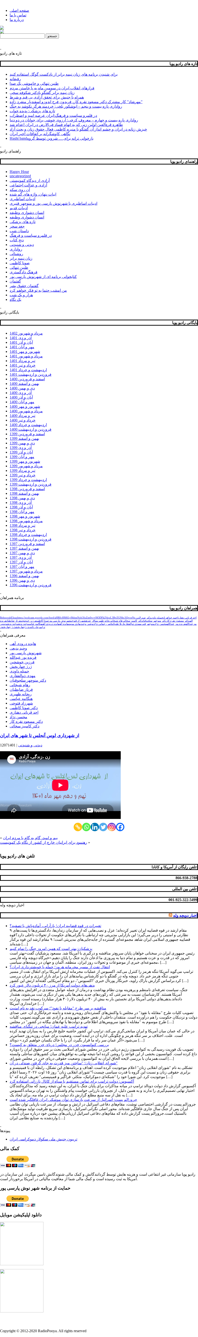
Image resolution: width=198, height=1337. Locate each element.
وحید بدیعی (23, 624)
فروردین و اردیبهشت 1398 (30, 539)
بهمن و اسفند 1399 (24, 438)
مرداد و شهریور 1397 (26, 571)
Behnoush (5, 617)
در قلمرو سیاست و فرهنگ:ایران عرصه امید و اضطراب (53, 115)
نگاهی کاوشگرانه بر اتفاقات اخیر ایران (40, 134)
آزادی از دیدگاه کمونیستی (30, 180)
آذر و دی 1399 (21, 448)
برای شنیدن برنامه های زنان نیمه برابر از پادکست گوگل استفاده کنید (64, 74)
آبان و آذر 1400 (21, 397)
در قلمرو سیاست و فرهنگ (31, 235)
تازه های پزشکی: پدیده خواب (32, 111)
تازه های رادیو (11, 53)
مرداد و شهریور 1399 (26, 466)
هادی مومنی (74, 624)
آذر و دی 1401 (21, 338)
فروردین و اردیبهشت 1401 (30, 374)
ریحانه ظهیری (104, 620)
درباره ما (17, 20)
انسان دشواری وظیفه (27, 213)
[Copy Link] (78, 827)
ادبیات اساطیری (22, 199)
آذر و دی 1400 (21, 393)
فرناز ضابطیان (14, 620)
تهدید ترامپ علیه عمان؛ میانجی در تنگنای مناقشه (49, 1026)
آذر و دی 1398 (21, 503)
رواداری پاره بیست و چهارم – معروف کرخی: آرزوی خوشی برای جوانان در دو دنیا (74, 120)
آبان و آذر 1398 (21, 507)
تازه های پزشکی (22, 222)
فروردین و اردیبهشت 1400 (30, 429)
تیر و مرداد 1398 (22, 525)
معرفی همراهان (13, 635)
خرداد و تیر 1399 (22, 475)
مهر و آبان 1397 (22, 567)
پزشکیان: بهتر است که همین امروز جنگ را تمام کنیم (51, 949)
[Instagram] (111, 827)
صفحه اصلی (19, 10)
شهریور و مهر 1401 (25, 351)
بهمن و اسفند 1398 (24, 493)
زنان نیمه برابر (21, 258)
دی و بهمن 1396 (22, 580)
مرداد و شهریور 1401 (26, 356)
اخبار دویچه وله (12, 905)
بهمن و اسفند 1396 (24, 576)
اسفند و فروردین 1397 (27, 544)
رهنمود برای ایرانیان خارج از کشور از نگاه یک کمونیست (43, 842)
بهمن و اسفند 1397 (24, 548)
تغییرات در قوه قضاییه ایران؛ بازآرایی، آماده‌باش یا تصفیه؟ (55, 926)
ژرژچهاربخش (22, 627)
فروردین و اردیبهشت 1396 (30, 585)
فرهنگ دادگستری (23, 272)
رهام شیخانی (117, 620)
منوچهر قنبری (148, 624)
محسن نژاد (161, 624)
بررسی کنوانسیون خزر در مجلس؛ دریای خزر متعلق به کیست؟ (59, 1045)
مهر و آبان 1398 (22, 512)
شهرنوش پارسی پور (60, 620)
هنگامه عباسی (35, 624)
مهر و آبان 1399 (22, 457)
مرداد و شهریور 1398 (26, 521)
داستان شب (19, 231)
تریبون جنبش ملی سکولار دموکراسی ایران (43, 1139)
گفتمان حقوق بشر (24, 286)
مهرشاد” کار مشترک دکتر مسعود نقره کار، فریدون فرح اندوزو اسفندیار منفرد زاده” (76, 102)
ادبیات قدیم (19, 208)
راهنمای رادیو (10, 151)
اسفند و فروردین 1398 (27, 489)
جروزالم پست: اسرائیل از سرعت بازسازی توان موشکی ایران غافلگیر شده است (73, 1100)
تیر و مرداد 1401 (22, 361)
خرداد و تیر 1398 (22, 530)
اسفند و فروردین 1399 (27, 434)
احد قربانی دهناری (187, 617)
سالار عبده (92, 620)
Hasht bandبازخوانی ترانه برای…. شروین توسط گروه (51, 138)
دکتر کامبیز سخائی (133, 620)
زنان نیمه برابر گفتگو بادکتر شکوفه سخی (42, 93)
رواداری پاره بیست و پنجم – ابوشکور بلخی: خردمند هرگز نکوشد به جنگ (66, 106)
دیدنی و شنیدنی (22, 245)
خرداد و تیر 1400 (22, 420)
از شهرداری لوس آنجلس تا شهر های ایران (39, 735)
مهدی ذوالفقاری (133, 624)
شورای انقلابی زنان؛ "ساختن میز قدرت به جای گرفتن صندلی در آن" (64, 1063)
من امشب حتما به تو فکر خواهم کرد (38, 290)
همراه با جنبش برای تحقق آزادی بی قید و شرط (47, 97)
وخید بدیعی (12, 624)
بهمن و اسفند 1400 (24, 384)
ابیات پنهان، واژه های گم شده (33, 194)
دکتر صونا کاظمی (24, 708)
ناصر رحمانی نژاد (103, 624)
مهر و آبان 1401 (22, 347)
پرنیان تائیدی (35, 627)
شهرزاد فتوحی (78, 620)
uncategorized (20, 176)
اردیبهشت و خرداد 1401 (28, 370)
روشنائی (16, 254)
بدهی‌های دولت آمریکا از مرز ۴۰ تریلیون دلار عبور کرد (52, 985)
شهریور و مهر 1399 (25, 461)
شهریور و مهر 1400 (25, 406)
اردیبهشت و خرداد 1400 (28, 425)
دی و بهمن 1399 (22, 443)
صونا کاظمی (20, 263)
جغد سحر (17, 226)
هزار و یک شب (21, 295)
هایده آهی (63, 624)
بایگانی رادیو (9, 312)
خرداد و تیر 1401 (22, 365)
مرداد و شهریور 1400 (26, 411)
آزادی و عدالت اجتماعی (28, 185)
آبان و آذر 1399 (21, 452)
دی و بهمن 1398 (22, 498)
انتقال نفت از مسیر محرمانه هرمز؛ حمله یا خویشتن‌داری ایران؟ (60, 967)
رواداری (16, 249)
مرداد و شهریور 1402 (26, 333)
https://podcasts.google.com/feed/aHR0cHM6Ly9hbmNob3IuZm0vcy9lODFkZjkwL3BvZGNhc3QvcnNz (76, 617)
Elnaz (14, 617)
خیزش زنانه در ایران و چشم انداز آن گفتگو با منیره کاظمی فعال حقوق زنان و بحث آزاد (78, 129)
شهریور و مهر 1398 (25, 516)
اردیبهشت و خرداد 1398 (28, 535)
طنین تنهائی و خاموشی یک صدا (34, 83)
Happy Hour (19, 172)
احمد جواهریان (170, 617)
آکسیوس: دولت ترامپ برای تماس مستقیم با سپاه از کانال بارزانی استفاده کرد (72, 1081)
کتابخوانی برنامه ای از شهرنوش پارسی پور (43, 277)
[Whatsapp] (86, 827)
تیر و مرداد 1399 (22, 470)
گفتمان (15, 281)
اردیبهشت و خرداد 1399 (28, 480)
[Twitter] (103, 827)
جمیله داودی (157, 617)
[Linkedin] (95, 827)
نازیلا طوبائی (118, 624)
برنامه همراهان (12, 598)
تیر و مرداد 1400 (22, 416)
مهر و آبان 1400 (22, 402)
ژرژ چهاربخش (7, 627)
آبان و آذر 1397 (21, 562)
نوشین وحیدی (87, 624)
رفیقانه (15, 79)
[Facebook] (120, 827)
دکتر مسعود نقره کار (177, 620)
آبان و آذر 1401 (21, 342)
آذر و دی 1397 (21, 557)
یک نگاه (15, 299)
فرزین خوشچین (29, 620)
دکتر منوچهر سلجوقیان (154, 620)
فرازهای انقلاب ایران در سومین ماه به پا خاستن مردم (52, 88)
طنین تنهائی (19, 267)
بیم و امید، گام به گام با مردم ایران (30, 838)
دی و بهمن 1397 (22, 553)
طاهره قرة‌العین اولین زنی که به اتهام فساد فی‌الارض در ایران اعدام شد (66, 125)
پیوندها (5, 1131)
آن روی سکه (20, 190)
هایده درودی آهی (50, 624)
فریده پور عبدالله (176, 624)
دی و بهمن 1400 (22, 388)
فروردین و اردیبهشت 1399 (30, 484)
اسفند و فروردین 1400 (27, 379)
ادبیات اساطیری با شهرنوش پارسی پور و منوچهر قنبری (53, 203)
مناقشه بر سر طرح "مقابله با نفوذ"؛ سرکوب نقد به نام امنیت (58, 1008)
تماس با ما (18, 15)
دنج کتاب (17, 240)
